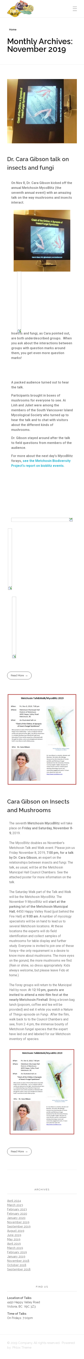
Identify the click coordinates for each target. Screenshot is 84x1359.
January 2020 (16, 1218)
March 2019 (15, 1248)
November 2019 (18, 1222)
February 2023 (17, 1209)
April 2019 (14, 1243)
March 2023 (15, 1205)
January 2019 (16, 1256)
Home (13, 29)
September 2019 (19, 1226)
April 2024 (14, 1200)
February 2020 (17, 1213)
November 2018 (18, 1260)
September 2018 (19, 1269)
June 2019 (14, 1235)
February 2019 (17, 1252)
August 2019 (15, 1230)
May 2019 (13, 1239)
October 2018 (16, 1265)
